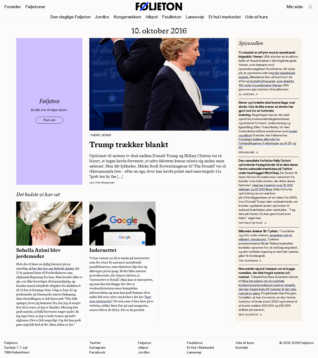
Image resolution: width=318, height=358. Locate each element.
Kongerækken (127, 17)
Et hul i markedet (225, 17)
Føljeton (144, 343)
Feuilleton (171, 17)
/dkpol (151, 17)
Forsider (12, 7)
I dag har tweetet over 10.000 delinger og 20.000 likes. (266, 187)
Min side (294, 7)
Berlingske (247, 152)
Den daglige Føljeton (70, 17)
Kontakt (242, 347)
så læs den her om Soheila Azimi (51, 268)
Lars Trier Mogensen (102, 183)
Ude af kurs (256, 17)
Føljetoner (35, 7)
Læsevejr (195, 17)
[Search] (311, 7)
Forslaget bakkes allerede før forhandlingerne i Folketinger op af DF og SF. (267, 143)
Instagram (97, 347)
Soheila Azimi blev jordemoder (38, 253)
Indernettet (102, 250)
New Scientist (249, 315)
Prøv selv (49, 120)
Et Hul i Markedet (200, 347)
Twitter (95, 343)
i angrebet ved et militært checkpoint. (265, 237)
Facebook (97, 352)
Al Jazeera (246, 94)
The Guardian (248, 261)
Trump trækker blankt (128, 144)
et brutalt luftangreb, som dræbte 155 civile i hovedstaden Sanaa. (266, 83)
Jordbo (102, 17)
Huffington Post (251, 223)
